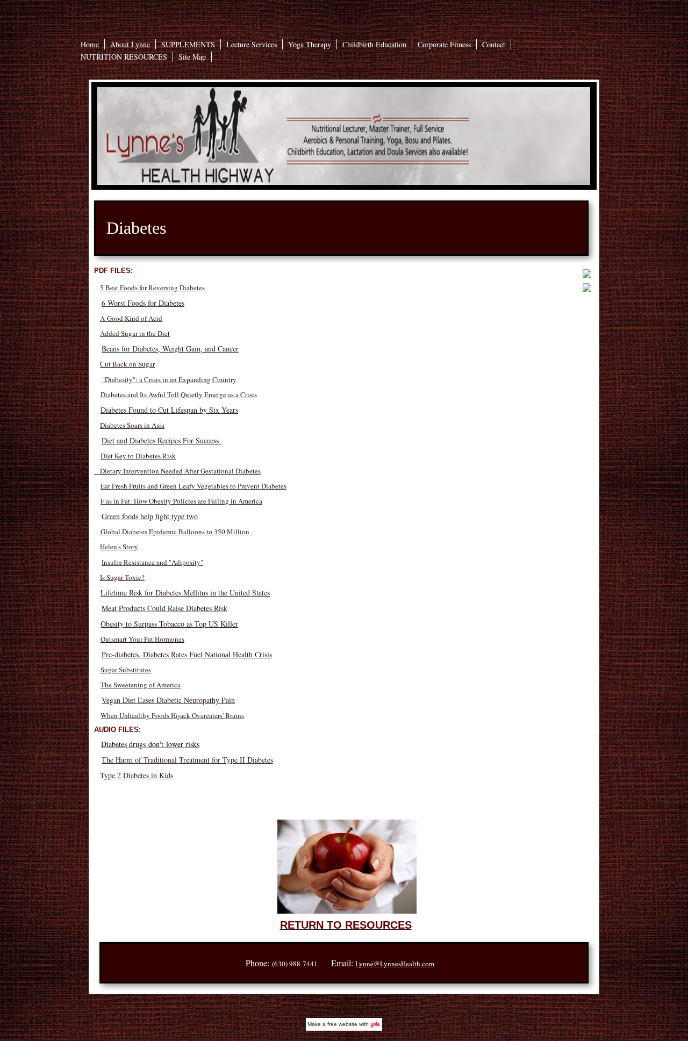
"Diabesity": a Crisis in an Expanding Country (169, 379)
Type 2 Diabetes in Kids (136, 775)
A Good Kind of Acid (131, 318)
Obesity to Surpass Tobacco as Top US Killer (169, 624)
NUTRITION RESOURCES (124, 57)
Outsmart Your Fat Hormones (142, 639)
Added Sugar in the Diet (135, 333)
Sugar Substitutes (126, 669)
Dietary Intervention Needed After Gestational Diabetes (177, 471)
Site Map (192, 57)
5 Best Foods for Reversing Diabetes (152, 287)
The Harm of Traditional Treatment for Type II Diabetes (187, 760)
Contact (493, 44)
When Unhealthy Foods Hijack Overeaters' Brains (172, 715)
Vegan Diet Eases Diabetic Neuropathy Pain (168, 700)
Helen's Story (119, 546)
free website (342, 1024)
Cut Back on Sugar (127, 364)
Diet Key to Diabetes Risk (138, 456)
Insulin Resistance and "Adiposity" (152, 562)
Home (90, 44)
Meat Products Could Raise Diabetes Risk (164, 608)
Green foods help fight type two (150, 516)
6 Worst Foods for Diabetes (143, 303)
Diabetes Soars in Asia (132, 425)
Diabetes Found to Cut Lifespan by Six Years (169, 410)
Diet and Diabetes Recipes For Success (161, 440)
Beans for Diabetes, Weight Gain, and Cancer (170, 348)
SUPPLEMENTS (188, 44)
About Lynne (130, 44)
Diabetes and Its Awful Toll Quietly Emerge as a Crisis (179, 394)
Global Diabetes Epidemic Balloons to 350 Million (176, 531)
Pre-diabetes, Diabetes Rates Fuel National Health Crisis (187, 654)
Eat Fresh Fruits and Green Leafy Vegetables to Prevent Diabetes (193, 486)
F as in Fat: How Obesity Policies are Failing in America (181, 501)
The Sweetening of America (141, 685)
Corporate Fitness (444, 44)
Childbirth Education (374, 44)
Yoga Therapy (309, 44)
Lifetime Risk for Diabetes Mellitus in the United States (185, 592)
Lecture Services (251, 44)
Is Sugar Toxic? (122, 577)
